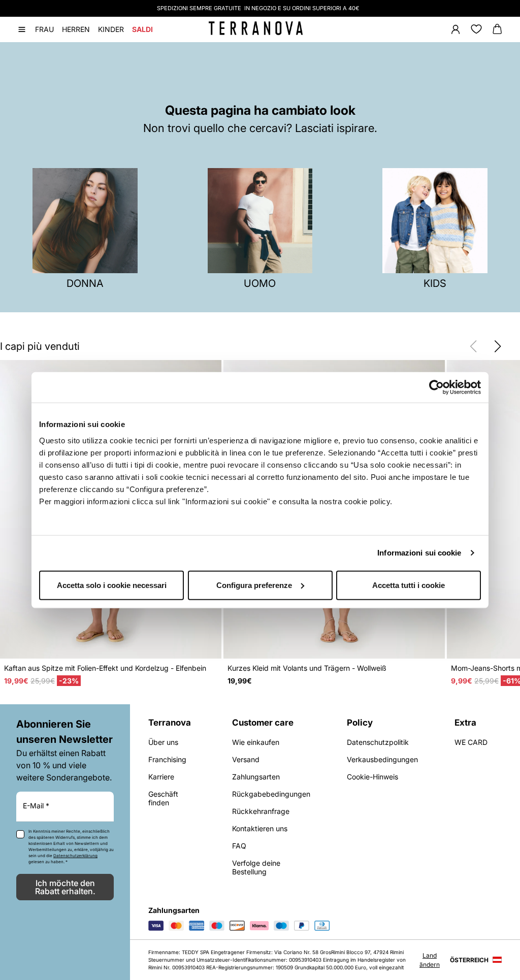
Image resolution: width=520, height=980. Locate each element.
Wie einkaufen (255, 742)
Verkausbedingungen (382, 759)
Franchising (167, 759)
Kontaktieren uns (259, 828)
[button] (498, 346)
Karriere (161, 776)
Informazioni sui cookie (419, 552)
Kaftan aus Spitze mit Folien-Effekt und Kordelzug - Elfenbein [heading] (105, 668)
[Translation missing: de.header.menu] (21, 29)
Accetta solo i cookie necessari (112, 584)
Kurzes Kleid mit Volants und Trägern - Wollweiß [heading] (307, 668)
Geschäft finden (163, 798)
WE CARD (471, 742)
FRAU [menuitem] (44, 29)
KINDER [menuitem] (111, 29)
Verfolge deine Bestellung (256, 867)
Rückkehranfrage (260, 811)
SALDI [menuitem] (142, 29)
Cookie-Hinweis (372, 776)
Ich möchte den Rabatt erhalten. (65, 887)
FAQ (239, 845)
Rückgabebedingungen (271, 794)
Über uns (163, 742)
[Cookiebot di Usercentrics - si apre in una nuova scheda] (436, 387)
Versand (245, 759)
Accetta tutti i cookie (408, 584)
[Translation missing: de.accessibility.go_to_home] (256, 28)
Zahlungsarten (256, 776)
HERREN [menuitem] (76, 29)
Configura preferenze (254, 584)
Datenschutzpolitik (378, 742)
